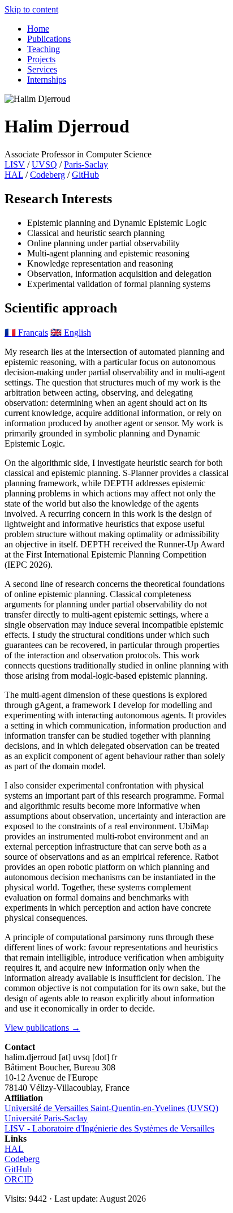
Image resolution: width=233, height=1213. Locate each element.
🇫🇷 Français (26, 332)
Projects (41, 59)
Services (42, 69)
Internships (46, 79)
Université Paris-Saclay (46, 1118)
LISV (15, 164)
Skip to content (31, 9)
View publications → (42, 1027)
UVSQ (44, 164)
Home (38, 28)
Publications (49, 39)
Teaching (43, 49)
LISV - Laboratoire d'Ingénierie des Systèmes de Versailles (109, 1128)
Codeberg (47, 174)
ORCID (19, 1179)
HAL (14, 174)
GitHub (85, 174)
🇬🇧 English (70, 332)
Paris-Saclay (86, 164)
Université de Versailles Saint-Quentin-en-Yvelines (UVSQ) (111, 1108)
